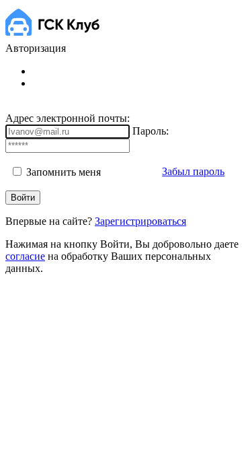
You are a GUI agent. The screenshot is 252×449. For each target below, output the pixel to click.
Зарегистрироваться (140, 221)
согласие (25, 256)
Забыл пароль (193, 171)
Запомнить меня (62, 172)
